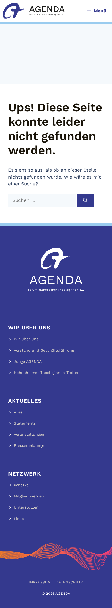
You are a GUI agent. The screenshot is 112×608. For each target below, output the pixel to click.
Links (19, 518)
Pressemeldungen (30, 445)
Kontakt (21, 485)
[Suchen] (85, 200)
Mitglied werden (29, 496)
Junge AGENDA (28, 361)
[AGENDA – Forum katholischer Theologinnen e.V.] (34, 11)
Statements (25, 423)
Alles (18, 412)
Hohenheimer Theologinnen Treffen (47, 372)
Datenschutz (69, 582)
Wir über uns (26, 339)
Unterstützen (26, 507)
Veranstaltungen (29, 434)
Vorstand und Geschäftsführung (44, 350)
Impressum (40, 582)
